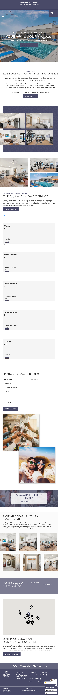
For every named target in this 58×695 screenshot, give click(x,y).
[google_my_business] (49, 675)
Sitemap (29, 692)
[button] (20, 613)
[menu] (3, 17)
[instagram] (46, 675)
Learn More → (29, 6)
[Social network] (27, 689)
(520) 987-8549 (21, 675)
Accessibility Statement (31, 691)
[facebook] (43, 675)
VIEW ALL (7, 242)
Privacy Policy (23, 691)
